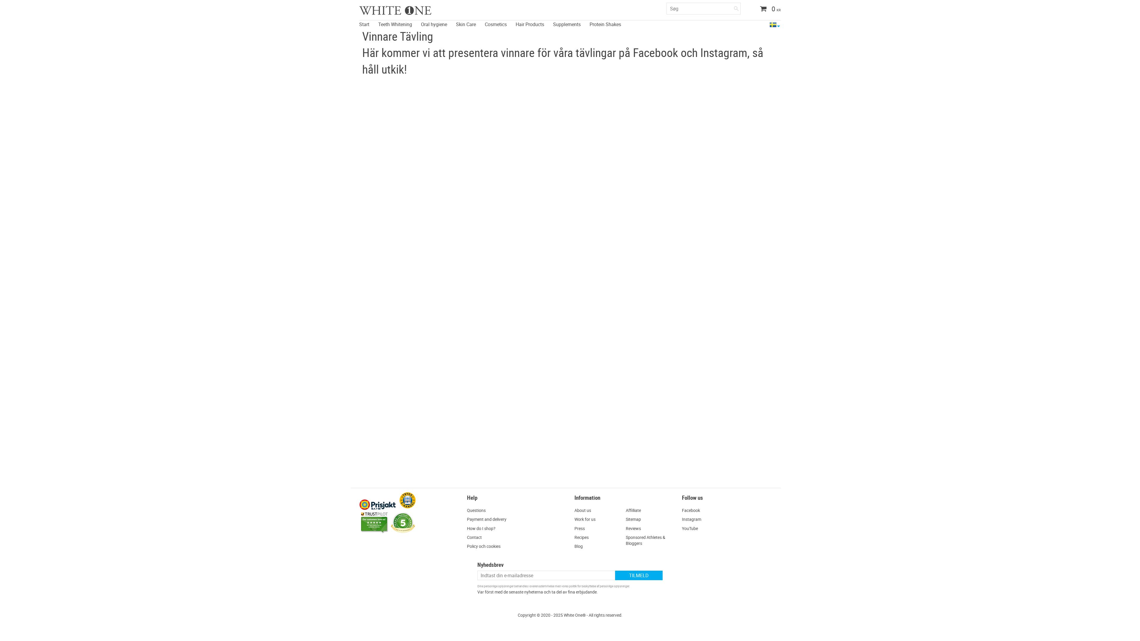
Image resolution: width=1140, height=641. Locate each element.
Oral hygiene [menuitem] (434, 24)
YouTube (690, 528)
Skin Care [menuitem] (466, 24)
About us (582, 510)
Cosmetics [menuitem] (496, 24)
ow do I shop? (482, 528)
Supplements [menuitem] (567, 24)
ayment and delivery (488, 519)
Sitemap (633, 519)
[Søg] (736, 7)
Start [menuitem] (364, 24)
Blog (578, 546)
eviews (634, 528)
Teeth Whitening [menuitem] (395, 24)
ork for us (587, 519)
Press (579, 528)
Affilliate (633, 510)
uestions (478, 510)
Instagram (691, 519)
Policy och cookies (484, 546)
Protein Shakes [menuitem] (605, 24)
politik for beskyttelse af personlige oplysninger (599, 586)
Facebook (691, 510)
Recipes (581, 537)
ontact (476, 537)
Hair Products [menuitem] (530, 24)
